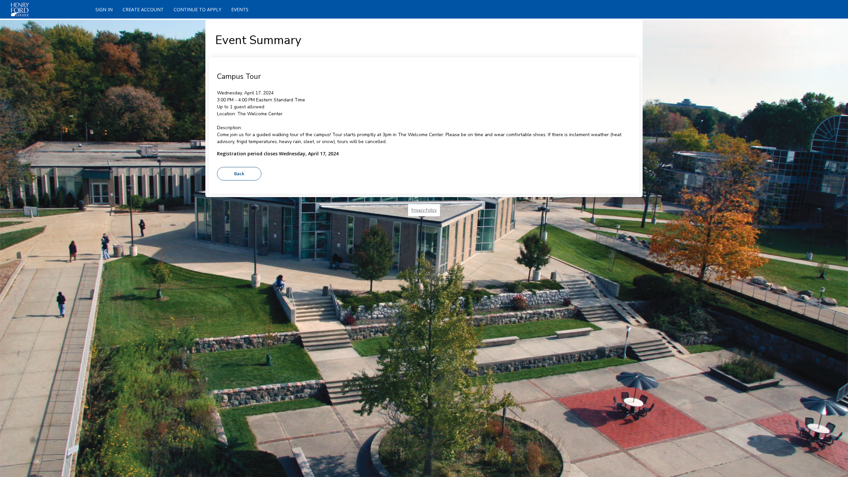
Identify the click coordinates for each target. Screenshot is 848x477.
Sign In (104, 9)
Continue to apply (197, 9)
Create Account (143, 9)
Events (239, 9)
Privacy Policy (424, 210)
